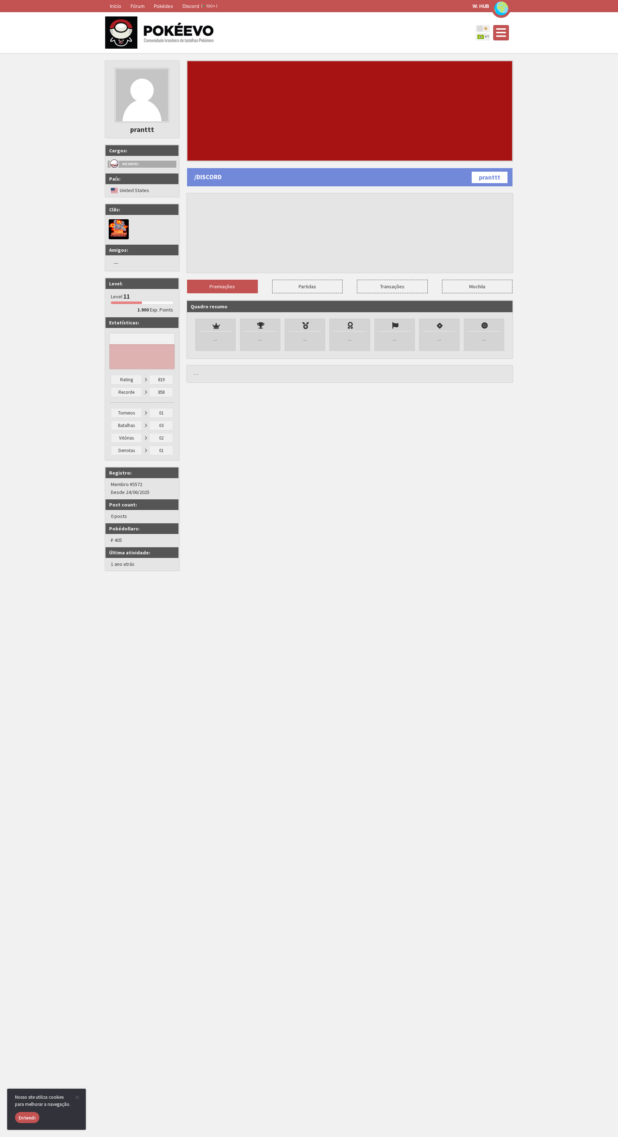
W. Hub (480, 6)
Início (115, 6)
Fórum (137, 6)
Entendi (27, 1118)
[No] (77, 1097)
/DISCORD (208, 177)
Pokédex (163, 6)
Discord (199, 6)
